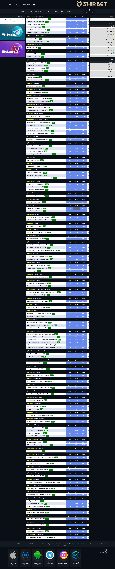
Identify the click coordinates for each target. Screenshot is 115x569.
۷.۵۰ (76, 259)
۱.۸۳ (70, 442)
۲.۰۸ (70, 388)
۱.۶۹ (70, 92)
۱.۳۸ (83, 71)
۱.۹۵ (70, 175)
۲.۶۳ (83, 27)
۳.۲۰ (77, 140)
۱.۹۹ (83, 348)
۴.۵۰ (83, 107)
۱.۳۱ (83, 63)
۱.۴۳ (70, 323)
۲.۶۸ (83, 357)
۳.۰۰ (77, 27)
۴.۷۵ (70, 41)
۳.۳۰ (83, 22)
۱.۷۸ (70, 166)
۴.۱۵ (77, 178)
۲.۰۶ (70, 301)
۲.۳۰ (83, 196)
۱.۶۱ (83, 110)
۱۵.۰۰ (70, 68)
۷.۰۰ (77, 428)
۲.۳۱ (70, 464)
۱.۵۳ (70, 457)
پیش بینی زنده (78, 11)
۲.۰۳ (70, 436)
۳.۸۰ (70, 48)
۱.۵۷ (70, 107)
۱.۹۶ (70, 239)
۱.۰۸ (70, 428)
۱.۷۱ (70, 54)
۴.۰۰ (70, 30)
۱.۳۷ (70, 470)
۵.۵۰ (76, 63)
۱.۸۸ (70, 77)
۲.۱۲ (83, 151)
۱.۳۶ (70, 173)
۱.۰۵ (70, 116)
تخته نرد (55, 11)
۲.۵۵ (70, 245)
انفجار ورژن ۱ (47, 11)
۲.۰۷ (70, 337)
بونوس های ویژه (101, 552)
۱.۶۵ (70, 125)
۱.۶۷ (70, 232)
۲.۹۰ (77, 19)
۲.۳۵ (70, 80)
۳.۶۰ (77, 131)
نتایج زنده (69, 11)
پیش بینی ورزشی (89, 13)
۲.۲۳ (70, 409)
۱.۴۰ (70, 86)
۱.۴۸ (70, 39)
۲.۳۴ (70, 328)
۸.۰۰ (70, 63)
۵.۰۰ (83, 39)
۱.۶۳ (70, 248)
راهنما (22, 11)
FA (10, 4)
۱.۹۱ (83, 30)
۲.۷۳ (70, 133)
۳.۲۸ (76, 369)
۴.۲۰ (77, 41)
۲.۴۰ (83, 202)
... (76, 208)
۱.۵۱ (70, 184)
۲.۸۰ (83, 190)
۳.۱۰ (83, 24)
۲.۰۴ (83, 133)
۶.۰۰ (76, 66)
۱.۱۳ (83, 68)
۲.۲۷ (70, 19)
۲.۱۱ (83, 220)
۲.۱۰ (83, 211)
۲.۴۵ (70, 131)
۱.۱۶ (70, 146)
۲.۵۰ (70, 27)
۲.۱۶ (70, 271)
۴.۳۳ (76, 39)
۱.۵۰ (83, 160)
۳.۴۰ (76, 77)
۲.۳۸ (83, 292)
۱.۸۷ (70, 277)
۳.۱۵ (76, 149)
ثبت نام (15, 4)
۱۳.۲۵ (83, 146)
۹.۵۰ (76, 116)
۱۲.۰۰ (83, 259)
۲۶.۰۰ (83, 116)
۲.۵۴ (70, 32)
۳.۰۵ (83, 32)
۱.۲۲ (83, 66)
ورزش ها (111, 23)
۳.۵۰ (83, 178)
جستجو (112, 16)
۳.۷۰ (76, 48)
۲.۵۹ (76, 32)
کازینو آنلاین (38, 11)
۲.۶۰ (70, 295)
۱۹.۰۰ (83, 428)
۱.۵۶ (83, 41)
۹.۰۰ (77, 68)
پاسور (62, 11)
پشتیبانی (29, 11)
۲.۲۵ (70, 24)
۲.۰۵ (70, 342)
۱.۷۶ (70, 314)
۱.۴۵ (70, 265)
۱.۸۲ (83, 217)
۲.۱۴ (83, 519)
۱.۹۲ (70, 187)
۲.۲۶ (83, 99)
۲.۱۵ (70, 22)
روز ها (112, 59)
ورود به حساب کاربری (27, 4)
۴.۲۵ (76, 107)
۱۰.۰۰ (70, 66)
